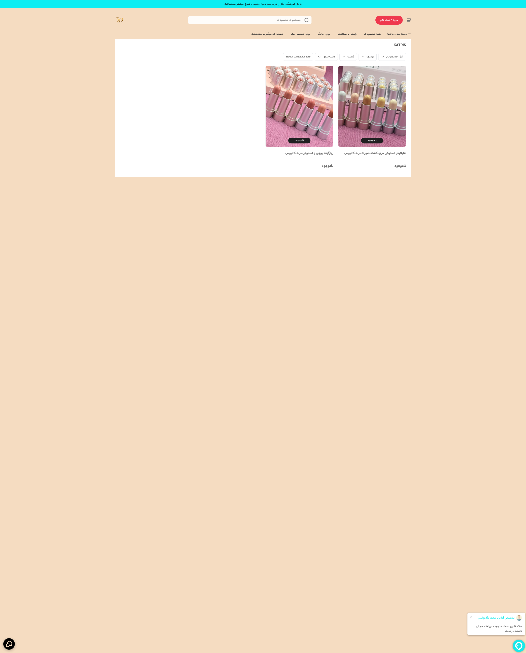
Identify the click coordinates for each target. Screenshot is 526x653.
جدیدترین (392, 57)
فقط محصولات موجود (298, 57)
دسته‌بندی (329, 57)
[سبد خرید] (408, 20)
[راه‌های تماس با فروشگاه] (9, 644)
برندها (370, 57)
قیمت (350, 57)
